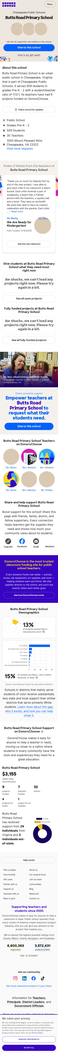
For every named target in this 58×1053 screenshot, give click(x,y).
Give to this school (29, 47)
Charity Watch (10, 938)
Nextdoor (49, 546)
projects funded (42, 947)
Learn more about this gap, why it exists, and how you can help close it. (29, 711)
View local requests (20, 148)
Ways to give (9, 898)
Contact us (34, 898)
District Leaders (33, 1002)
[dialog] (29, 1033)
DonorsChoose (9, 4)
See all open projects (29, 298)
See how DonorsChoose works (29, 595)
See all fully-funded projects (29, 340)
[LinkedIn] (24, 978)
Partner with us (10, 884)
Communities (35, 884)
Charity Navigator (28, 938)
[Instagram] (15, 978)
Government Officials (29, 1006)
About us (33, 870)
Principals (14, 1002)
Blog (31, 889)
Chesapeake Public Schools (29, 12)
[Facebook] (34, 978)
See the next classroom (29, 244)
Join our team (35, 879)
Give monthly (9, 874)
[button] (8, 543)
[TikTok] (43, 978)
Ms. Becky (12, 218)
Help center (29, 860)
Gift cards (7, 879)
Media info (34, 893)
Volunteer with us (11, 893)
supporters (15, 947)
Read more (17, 211)
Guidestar (49, 938)
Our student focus (37, 874)
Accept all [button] (29, 1047)
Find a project (9, 870)
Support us (8, 889)
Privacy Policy (37, 1033)
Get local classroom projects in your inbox (29, 985)
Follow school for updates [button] (30, 109)
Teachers (39, 998)
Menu (50, 4)
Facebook (22, 546)
